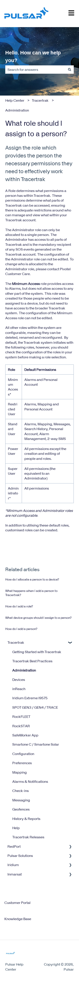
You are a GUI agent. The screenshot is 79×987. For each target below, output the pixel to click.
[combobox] (35, 69)
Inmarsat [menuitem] (14, 874)
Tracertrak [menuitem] (15, 642)
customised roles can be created (31, 530)
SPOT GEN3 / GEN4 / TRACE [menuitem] (35, 707)
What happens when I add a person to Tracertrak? (31, 593)
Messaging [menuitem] (21, 800)
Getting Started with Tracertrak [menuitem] (36, 652)
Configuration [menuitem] (23, 754)
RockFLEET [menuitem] (21, 716)
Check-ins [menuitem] (20, 790)
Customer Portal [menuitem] (17, 902)
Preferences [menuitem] (22, 763)
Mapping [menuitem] (19, 772)
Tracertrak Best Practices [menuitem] (32, 661)
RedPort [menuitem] (14, 846)
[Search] (69, 69)
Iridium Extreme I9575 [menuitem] (30, 698)
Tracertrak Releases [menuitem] (28, 837)
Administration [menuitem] (24, 670)
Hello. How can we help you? (33, 56)
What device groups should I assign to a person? (38, 618)
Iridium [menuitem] (13, 865)
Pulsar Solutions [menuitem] (20, 855)
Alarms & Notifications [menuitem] (30, 781)
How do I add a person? (21, 629)
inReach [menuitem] (18, 689)
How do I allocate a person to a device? (32, 579)
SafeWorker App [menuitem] (25, 735)
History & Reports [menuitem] (26, 818)
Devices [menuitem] (18, 679)
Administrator (23, 230)
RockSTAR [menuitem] (21, 726)
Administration (17, 110)
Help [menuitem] (16, 828)
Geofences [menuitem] (21, 809)
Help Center (14, 100)
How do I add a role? (19, 606)
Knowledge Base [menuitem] (17, 919)
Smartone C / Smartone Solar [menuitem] (35, 744)
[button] (70, 642)
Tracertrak (40, 100)
